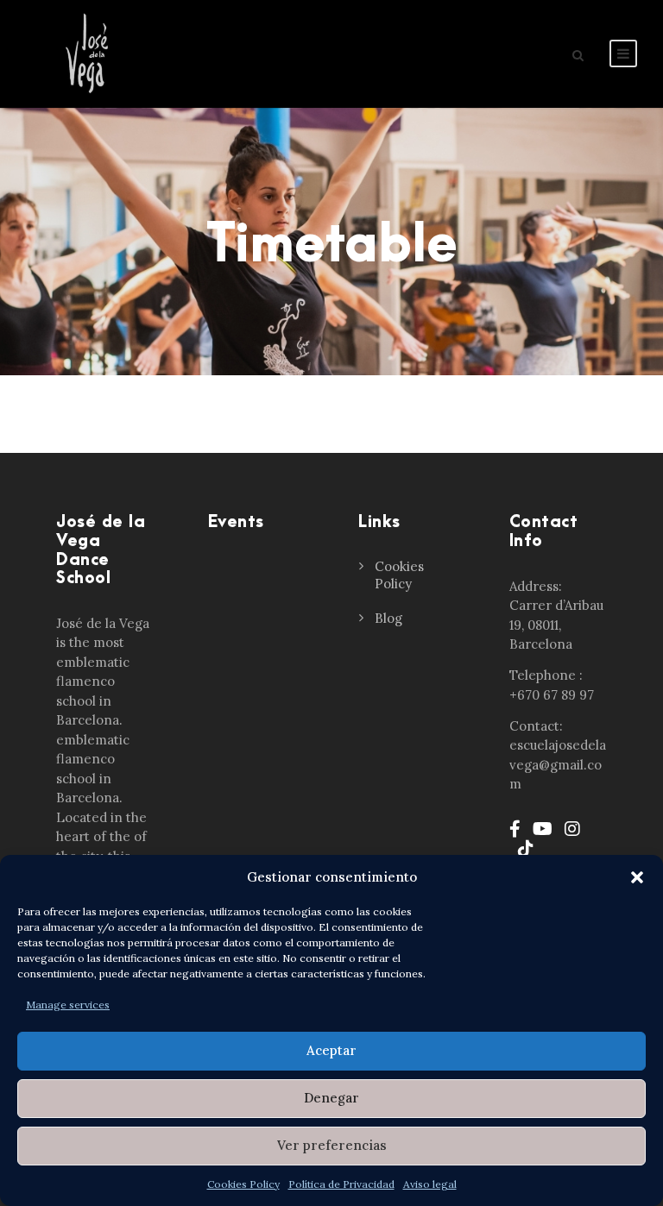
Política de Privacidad (341, 1184)
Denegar (331, 1098)
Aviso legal (430, 1184)
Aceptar (331, 1050)
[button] (637, 877)
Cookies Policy (243, 1184)
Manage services (68, 1004)
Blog (388, 618)
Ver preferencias (332, 1145)
